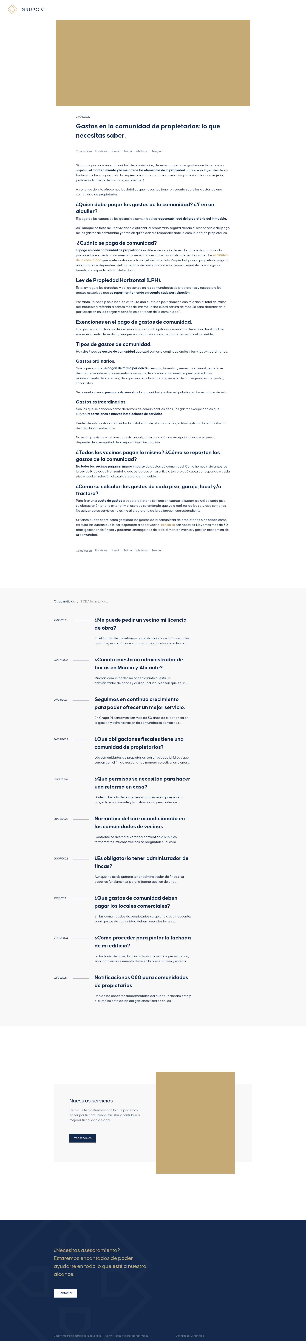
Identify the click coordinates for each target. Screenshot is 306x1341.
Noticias (181, 1277)
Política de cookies (189, 1311)
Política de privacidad (191, 1306)
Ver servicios (83, 1138)
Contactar (65, 1293)
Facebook (244, 1300)
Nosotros (182, 1260)
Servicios (182, 1266)
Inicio (179, 1255)
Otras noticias (64, 601)
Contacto (182, 1283)
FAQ (179, 1272)
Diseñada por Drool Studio (190, 1336)
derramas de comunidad (141, 409)
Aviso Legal (184, 1300)
